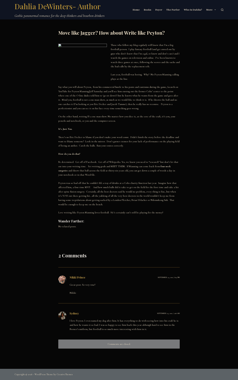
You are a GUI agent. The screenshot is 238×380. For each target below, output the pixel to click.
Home (136, 9)
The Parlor (173, 9)
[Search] (222, 10)
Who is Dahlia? (193, 9)
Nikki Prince (77, 277)
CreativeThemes (65, 374)
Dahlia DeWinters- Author (58, 6)
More (209, 9)
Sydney (74, 313)
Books (147, 9)
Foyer (158, 9)
